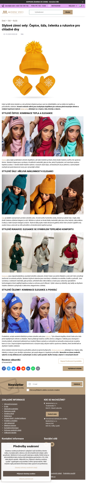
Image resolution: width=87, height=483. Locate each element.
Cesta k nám (52, 414)
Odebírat (77, 384)
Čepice (4, 160)
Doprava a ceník (9, 411)
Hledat (67, 12)
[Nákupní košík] (77, 12)
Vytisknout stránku (75, 368)
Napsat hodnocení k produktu (71, 361)
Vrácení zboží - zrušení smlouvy (15, 418)
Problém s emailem (10, 421)
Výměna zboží (9, 413)
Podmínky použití (69, 473)
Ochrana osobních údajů (12, 430)
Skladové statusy (10, 425)
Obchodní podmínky (11, 409)
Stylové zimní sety (58, 350)
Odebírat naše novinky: (16, 388)
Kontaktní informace (11, 428)
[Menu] (82, 12)
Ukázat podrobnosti (26, 479)
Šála (3, 218)
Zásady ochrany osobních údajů (26, 467)
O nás (6, 406)
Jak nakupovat (9, 423)
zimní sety (24, 109)
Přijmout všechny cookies (26, 474)
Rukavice (5, 276)
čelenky (48, 336)
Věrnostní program (10, 404)
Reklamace (8, 416)
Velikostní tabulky (10, 433)
